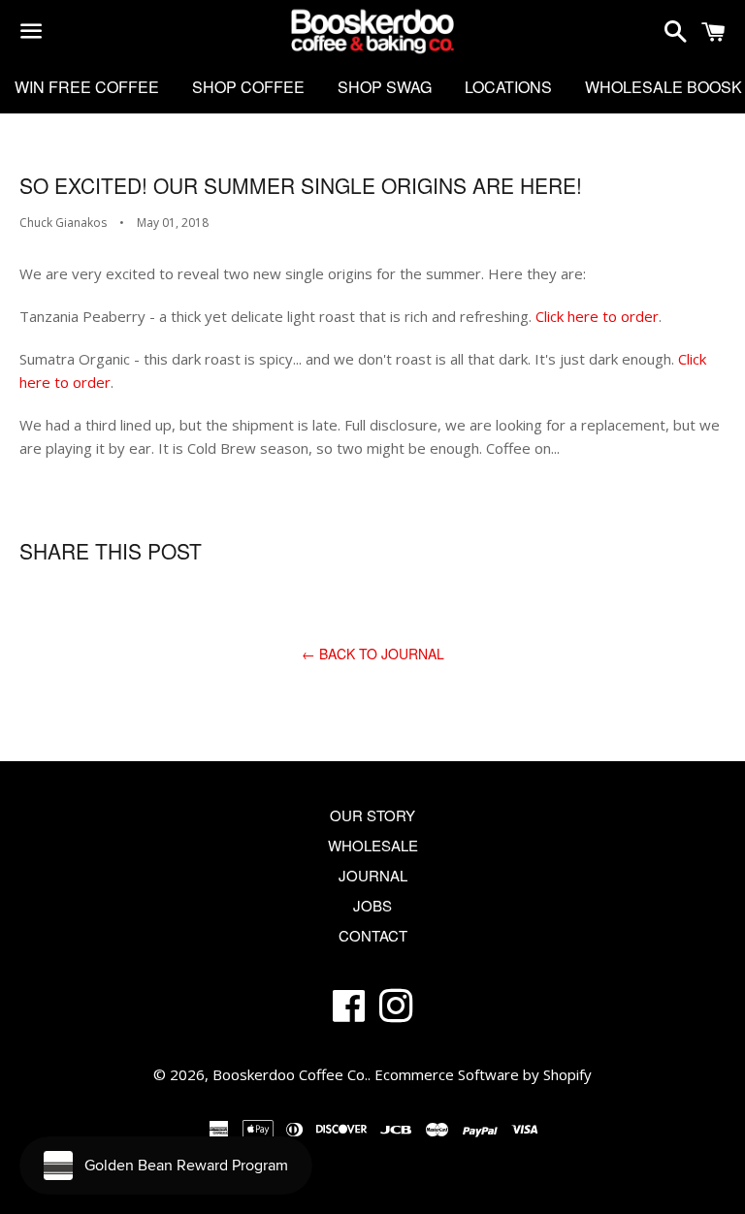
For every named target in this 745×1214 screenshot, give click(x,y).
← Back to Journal (373, 653)
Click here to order (597, 316)
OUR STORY (372, 815)
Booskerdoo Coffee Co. (290, 1074)
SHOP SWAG (385, 87)
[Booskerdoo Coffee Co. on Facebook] (349, 1013)
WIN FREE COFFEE (87, 87)
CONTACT (373, 935)
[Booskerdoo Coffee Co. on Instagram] (396, 1013)
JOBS (372, 905)
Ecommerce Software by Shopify (483, 1074)
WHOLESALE (373, 845)
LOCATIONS (508, 87)
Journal (373, 875)
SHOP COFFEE (248, 87)
